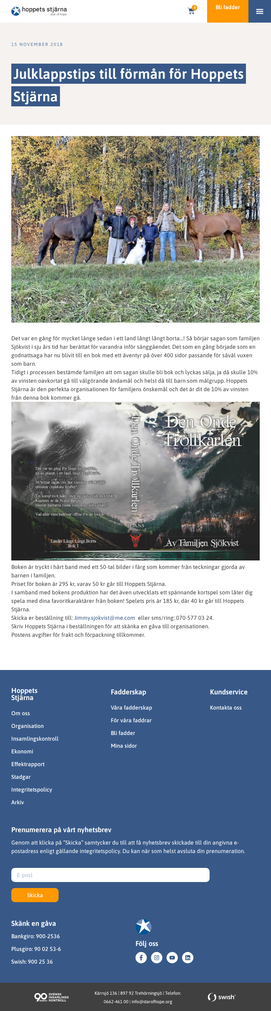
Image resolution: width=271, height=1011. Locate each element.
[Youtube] (172, 957)
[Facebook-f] (141, 957)
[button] (260, 11)
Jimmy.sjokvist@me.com (104, 618)
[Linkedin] (187, 957)
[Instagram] (156, 957)
